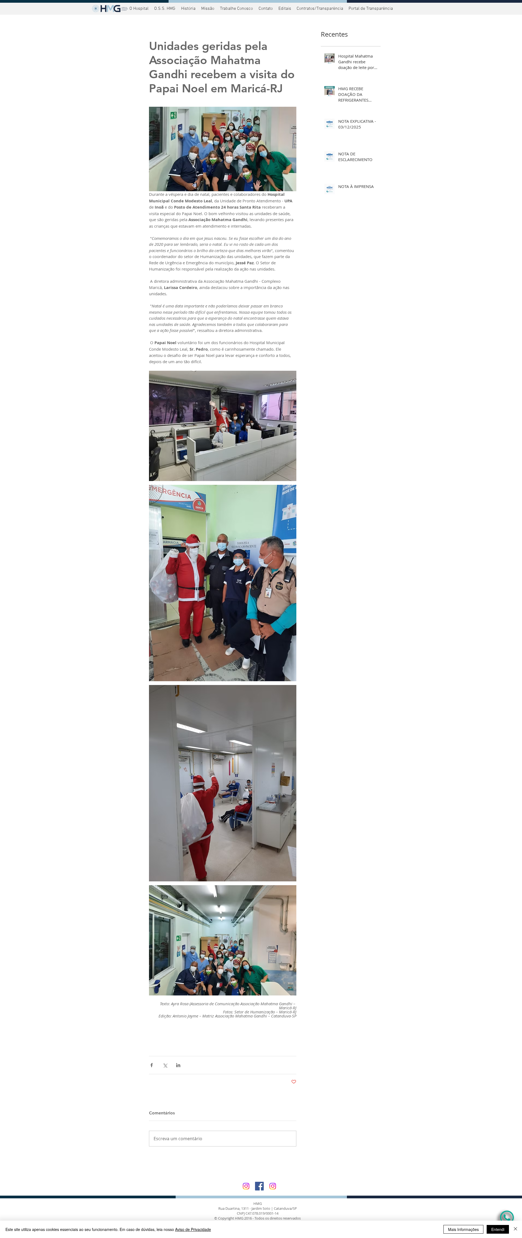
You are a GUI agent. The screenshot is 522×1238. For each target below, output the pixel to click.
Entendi (497, 1229)
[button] (370, 9)
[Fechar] (515, 1229)
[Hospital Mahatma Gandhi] (246, 1186)
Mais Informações (463, 1229)
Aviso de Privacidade (193, 1229)
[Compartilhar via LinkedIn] (178, 1065)
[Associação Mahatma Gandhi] (272, 1186)
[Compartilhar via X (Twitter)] (164, 1065)
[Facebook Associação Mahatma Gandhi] (259, 1186)
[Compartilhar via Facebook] (151, 1065)
